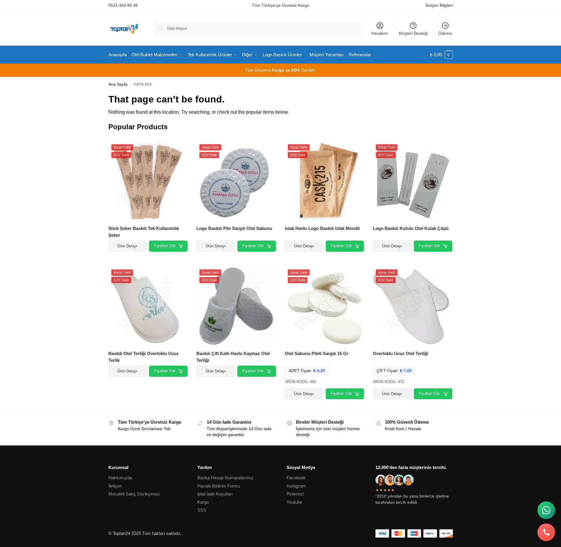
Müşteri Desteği (413, 33)
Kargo (203, 502)
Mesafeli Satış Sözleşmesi (134, 493)
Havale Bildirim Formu (218, 485)
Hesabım (379, 33)
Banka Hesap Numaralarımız (225, 477)
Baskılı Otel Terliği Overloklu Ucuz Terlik (143, 357)
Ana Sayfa (118, 84)
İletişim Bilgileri (439, 5)
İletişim (115, 485)
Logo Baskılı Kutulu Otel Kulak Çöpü (411, 228)
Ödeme (445, 33)
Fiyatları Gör (165, 245)
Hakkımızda (120, 477)
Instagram (296, 485)
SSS (201, 510)
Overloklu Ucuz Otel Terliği (400, 353)
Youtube (294, 502)
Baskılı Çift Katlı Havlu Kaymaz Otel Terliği (233, 357)
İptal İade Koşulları (215, 493)
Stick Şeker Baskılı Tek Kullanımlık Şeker (143, 232)
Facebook (296, 477)
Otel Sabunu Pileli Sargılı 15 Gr (316, 353)
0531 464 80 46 (123, 5)
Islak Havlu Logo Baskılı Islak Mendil (322, 228)
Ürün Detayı (127, 246)
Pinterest (295, 493)
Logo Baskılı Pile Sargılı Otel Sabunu (234, 228)
